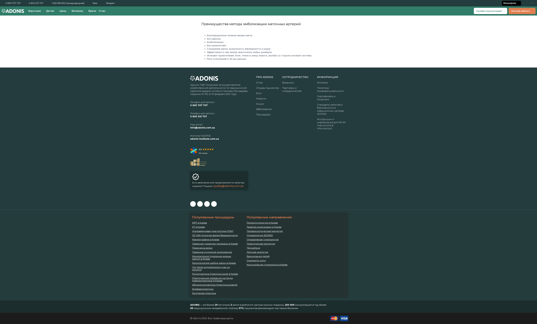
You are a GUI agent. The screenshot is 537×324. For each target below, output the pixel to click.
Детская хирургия (257, 252)
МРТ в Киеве (199, 223)
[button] (525, 3)
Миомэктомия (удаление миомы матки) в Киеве (211, 257)
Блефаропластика (202, 289)
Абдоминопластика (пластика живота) (214, 285)
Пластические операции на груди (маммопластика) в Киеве (212, 279)
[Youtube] (207, 204)
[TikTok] (214, 204)
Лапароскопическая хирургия (265, 231)
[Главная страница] (13, 11)
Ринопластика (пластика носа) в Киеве (215, 274)
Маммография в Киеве (205, 239)
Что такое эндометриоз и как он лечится (211, 268)
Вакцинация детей (258, 256)
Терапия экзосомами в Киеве (264, 227)
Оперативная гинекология (263, 239)
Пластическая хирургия (261, 244)
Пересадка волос (202, 248)
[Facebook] (193, 204)
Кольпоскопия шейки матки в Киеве (214, 263)
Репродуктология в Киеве (262, 223)
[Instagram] (200, 204)
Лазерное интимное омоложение (212, 252)
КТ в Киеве (198, 227)
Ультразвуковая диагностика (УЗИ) (212, 231)
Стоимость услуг (256, 260)
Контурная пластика (204, 293)
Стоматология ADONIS (260, 235)
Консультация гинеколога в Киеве (267, 265)
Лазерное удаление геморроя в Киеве (215, 244)
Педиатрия (253, 248)
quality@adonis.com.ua (228, 186)
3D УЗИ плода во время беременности (215, 235)
